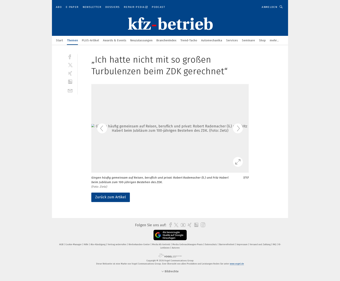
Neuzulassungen (141, 40)
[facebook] (70, 56)
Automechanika (211, 40)
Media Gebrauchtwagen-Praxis (187, 244)
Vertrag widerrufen (117, 244)
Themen (72, 40)
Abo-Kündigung (98, 244)
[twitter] (70, 64)
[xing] (70, 73)
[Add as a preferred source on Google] (170, 235)
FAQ (275, 244)
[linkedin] (70, 81)
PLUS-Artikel (90, 40)
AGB (61, 244)
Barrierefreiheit (227, 244)
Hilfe (86, 244)
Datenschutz (211, 244)
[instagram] (202, 225)
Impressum (242, 244)
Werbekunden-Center (139, 244)
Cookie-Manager (73, 244)
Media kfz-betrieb (161, 244)
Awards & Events (114, 40)
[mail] (70, 90)
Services (232, 40)
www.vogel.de (237, 263)
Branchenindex (166, 40)
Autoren (176, 248)
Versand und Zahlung (260, 244)
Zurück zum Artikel (110, 197)
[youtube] (182, 225)
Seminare (248, 40)
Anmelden (269, 7)
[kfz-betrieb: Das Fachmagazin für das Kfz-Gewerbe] (59, 40)
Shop (262, 40)
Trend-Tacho (188, 40)
